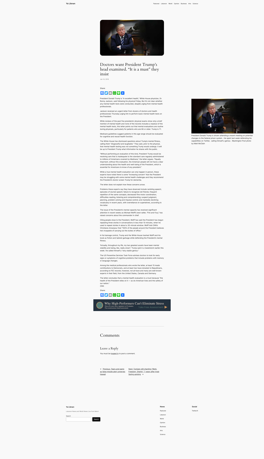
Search (68, 416)
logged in (115, 354)
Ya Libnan (70, 3)
